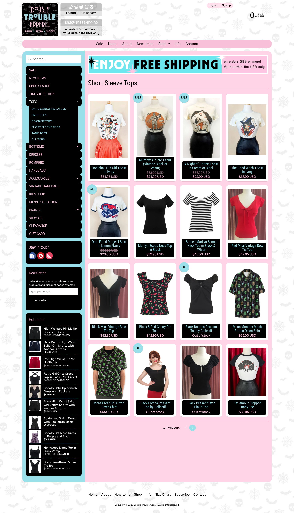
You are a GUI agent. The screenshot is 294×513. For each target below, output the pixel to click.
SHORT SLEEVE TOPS (46, 127)
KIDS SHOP (37, 194)
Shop (164, 44)
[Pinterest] (40, 255)
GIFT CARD (37, 234)
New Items (145, 43)
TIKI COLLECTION (42, 94)
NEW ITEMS (37, 78)
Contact (192, 43)
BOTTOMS (55, 147)
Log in (212, 5)
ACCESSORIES (55, 179)
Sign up (226, 5)
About (127, 43)
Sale (99, 43)
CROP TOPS (39, 115)
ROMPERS (36, 162)
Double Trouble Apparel (146, 504)
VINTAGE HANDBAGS (44, 186)
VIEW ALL (36, 218)
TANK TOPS (39, 133)
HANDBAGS (37, 170)
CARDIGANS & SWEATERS (49, 108)
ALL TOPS (38, 139)
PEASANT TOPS (42, 121)
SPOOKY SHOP (39, 86)
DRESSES (35, 154)
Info (177, 43)
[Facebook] (32, 255)
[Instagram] (49, 255)
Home (112, 43)
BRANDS (55, 211)
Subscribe (40, 300)
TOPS (55, 103)
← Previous (171, 428)
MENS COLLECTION (43, 202)
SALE (33, 70)
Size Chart (163, 494)
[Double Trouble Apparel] (62, 19)
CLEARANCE (38, 226)
